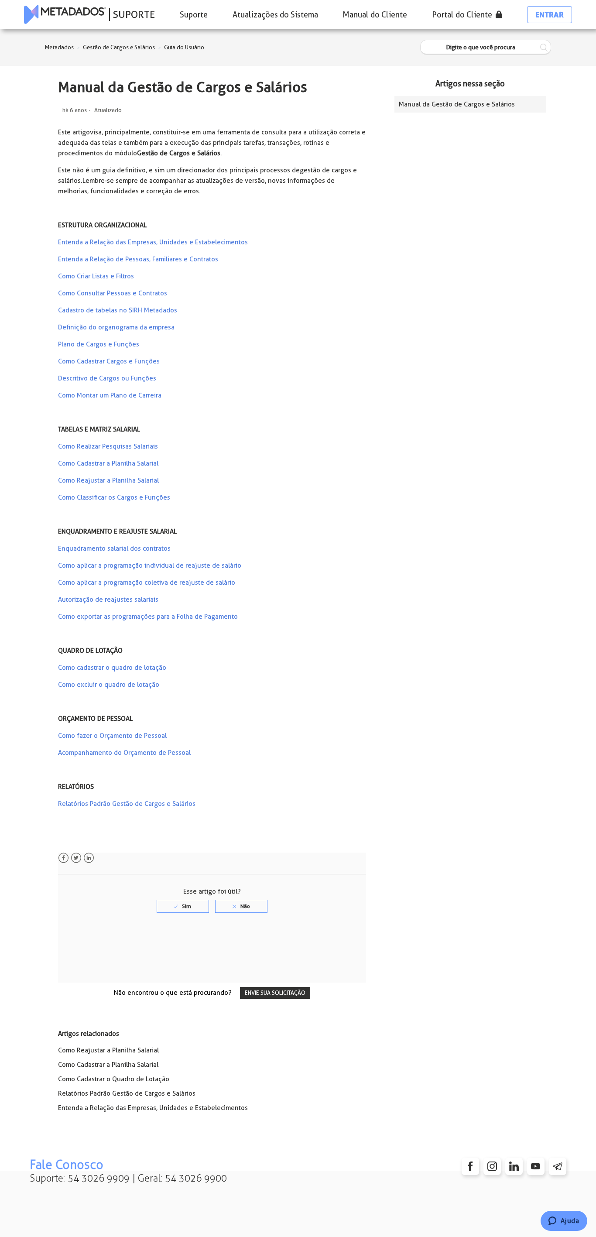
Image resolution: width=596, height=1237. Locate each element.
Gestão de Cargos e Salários (119, 47)
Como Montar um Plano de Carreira (109, 395)
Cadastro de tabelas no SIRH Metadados (117, 310)
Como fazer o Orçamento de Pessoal (112, 736)
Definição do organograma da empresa (116, 327)
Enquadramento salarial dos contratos (114, 548)
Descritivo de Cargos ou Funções (107, 378)
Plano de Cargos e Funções (98, 344)
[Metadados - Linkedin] (514, 1166)
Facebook (63, 858)
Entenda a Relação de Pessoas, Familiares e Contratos (138, 259)
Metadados (59, 47)
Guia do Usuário (184, 47)
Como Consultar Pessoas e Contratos (112, 293)
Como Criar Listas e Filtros (96, 276)
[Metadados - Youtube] (536, 1166)
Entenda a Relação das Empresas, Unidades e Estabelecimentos (153, 242)
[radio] (183, 906)
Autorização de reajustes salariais (108, 599)
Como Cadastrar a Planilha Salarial (108, 463)
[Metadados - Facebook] (470, 1166)
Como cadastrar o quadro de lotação (112, 668)
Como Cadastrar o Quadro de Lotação (113, 1079)
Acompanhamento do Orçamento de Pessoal (124, 753)
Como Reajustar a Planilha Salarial (108, 480)
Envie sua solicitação (275, 993)
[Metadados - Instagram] (492, 1166)
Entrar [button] (549, 14)
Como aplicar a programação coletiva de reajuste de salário (146, 582)
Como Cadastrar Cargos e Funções (109, 361)
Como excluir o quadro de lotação (108, 685)
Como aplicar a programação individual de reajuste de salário (149, 565)
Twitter (76, 858)
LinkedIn (88, 858)
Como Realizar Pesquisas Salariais (108, 446)
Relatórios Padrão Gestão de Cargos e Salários (126, 804)
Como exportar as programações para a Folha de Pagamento (148, 616)
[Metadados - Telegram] (557, 1166)
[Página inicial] (65, 14)
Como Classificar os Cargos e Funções (114, 497)
